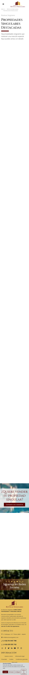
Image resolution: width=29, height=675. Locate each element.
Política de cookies (24, 671)
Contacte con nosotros (14, 504)
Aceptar (5, 672)
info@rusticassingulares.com (10, 637)
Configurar (17, 672)
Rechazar (11, 672)
